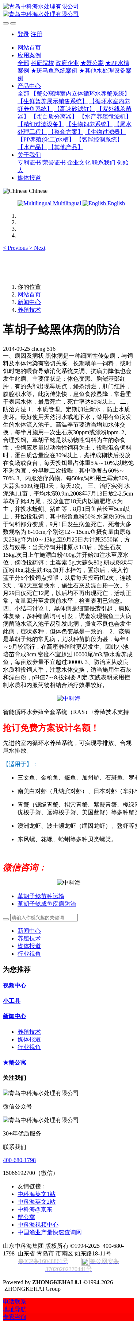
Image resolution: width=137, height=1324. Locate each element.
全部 (23, 63)
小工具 (11, 1001)
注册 (36, 34)
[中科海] (68, 698)
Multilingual (67, 203)
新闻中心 (29, 302)
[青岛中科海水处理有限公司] (68, 10)
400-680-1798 (19, 1160)
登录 (23, 34)
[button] (16, 248)
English (115, 203)
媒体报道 (29, 946)
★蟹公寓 (14, 1062)
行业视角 (29, 954)
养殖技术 (29, 310)
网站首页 (29, 47)
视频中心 (14, 985)
